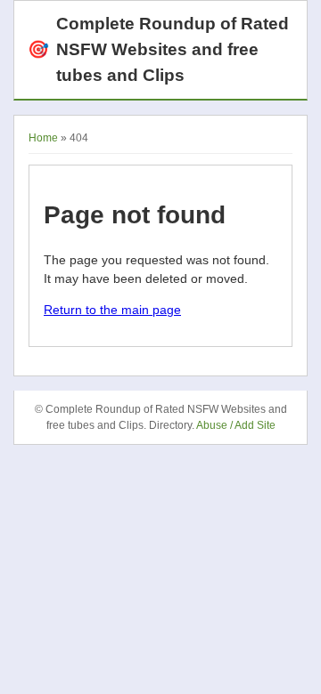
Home (43, 138)
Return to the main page (112, 310)
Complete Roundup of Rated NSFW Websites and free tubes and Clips (158, 49)
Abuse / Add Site (236, 425)
